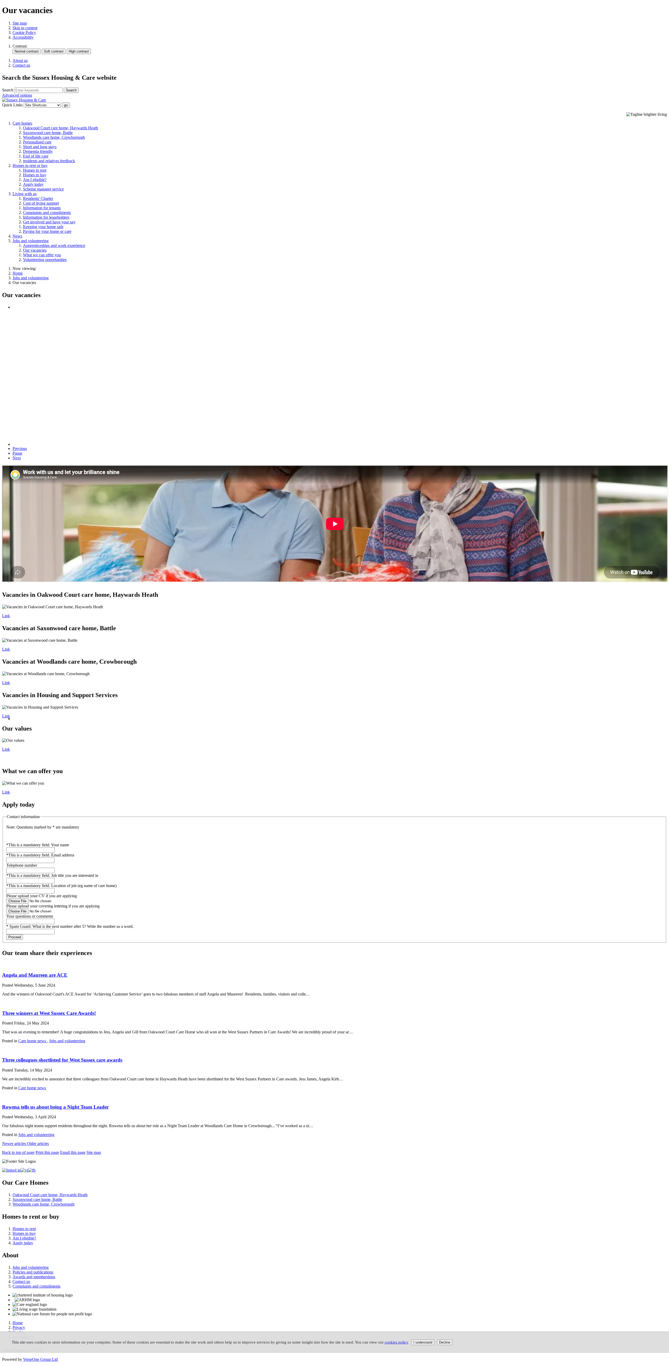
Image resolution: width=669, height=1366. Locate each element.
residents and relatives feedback (49, 161)
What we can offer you (42, 255)
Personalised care (37, 142)
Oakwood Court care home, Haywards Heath (60, 128)
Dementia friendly (38, 151)
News (17, 236)
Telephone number (21, 865)
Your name (37, 845)
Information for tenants (42, 208)
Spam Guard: (71, 926)
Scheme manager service (43, 189)
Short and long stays (39, 146)
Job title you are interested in (52, 875)
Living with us (25, 194)
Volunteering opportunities (45, 259)
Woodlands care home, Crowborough (54, 137)
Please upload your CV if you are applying (41, 896)
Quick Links (12, 105)
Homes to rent (34, 170)
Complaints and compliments (47, 212)
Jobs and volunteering (31, 241)
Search (7, 90)
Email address (40, 855)
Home (18, 273)
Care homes (22, 123)
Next (17, 458)
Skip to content (25, 28)
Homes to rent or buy (30, 165)
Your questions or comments (29, 916)
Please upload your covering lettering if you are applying (53, 906)
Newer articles (14, 1143)
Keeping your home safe (43, 226)
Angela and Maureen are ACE (34, 975)
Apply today (33, 184)
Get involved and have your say (49, 222)
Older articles (38, 1143)
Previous (20, 448)
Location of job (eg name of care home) (61, 885)
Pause (17, 453)
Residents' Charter (38, 198)
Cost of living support (41, 203)
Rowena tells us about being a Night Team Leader (55, 1107)
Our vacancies (35, 250)
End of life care (35, 156)
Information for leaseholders (46, 217)
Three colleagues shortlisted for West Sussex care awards (62, 1060)
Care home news (32, 1041)
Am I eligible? (35, 179)
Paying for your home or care (47, 231)
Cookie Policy (24, 32)
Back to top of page (18, 1152)
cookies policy (396, 1342)
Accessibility (23, 37)
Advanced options (17, 95)
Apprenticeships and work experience (54, 245)
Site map (20, 23)
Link (6, 615)
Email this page (72, 1152)
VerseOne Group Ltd (40, 1359)
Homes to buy (34, 175)
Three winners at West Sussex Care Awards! (49, 1013)
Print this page (47, 1152)
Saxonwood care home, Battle (48, 132)
